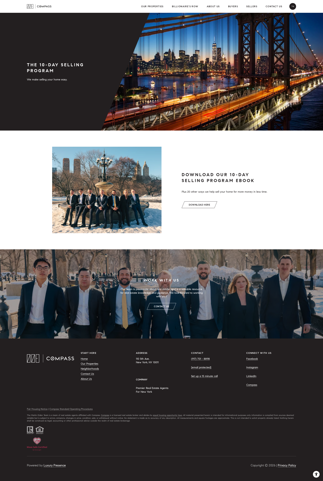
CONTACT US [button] (161, 306)
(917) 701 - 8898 (200, 358)
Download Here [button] (199, 204)
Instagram (252, 367)
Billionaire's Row (185, 6)
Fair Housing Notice (37, 409)
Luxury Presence (55, 465)
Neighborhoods (90, 368)
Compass (251, 384)
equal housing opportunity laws (167, 415)
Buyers (233, 6)
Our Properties (152, 6)
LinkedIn (251, 376)
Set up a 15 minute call (204, 376)
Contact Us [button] (274, 6)
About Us (213, 6)
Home (84, 358)
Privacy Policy (287, 465)
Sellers (251, 6)
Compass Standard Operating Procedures (71, 409)
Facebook (252, 358)
